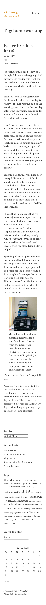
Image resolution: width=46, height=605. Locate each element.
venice (18, 520)
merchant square (24, 504)
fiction (6, 497)
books (26, 487)
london (8, 501)
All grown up (10, 458)
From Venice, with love (14, 454)
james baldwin (17, 497)
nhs (18, 508)
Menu (35, 13)
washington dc (35, 520)
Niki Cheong (11, 12)
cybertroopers (36, 492)
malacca (15, 501)
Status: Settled (10, 450)
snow (13, 516)
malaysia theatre (35, 501)
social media (20, 516)
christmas (8, 492)
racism (21, 512)
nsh (22, 509)
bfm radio (7, 487)
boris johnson (34, 487)
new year (10, 508)
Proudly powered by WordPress (16, 591)
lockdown (36, 496)
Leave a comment (11, 63)
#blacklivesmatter (14, 480)
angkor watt (33, 480)
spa (26, 516)
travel (31, 516)
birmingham (17, 487)
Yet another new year (14, 466)
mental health (10, 504)
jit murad (26, 497)
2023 (26, 480)
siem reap (7, 516)
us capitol (12, 520)
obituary (27, 509)
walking (25, 520)
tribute (37, 516)
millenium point (36, 504)
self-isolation (32, 512)
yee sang (12, 523)
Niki (5, 60)
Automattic (21, 594)
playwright (14, 513)
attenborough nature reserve (26, 483)
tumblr (6, 520)
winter (6, 523)
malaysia (23, 501)
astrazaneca (8, 484)
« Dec (6, 582)
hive (10, 497)
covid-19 (22, 491)
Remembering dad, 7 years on (18, 462)
